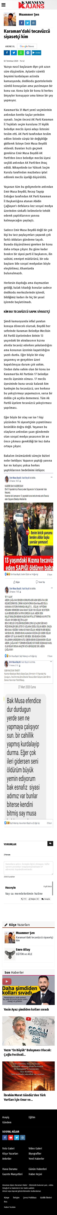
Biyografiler (35, 1153)
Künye (6, 1197)
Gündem (6, 1122)
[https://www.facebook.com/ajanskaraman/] (4, 1137)
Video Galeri (35, 1148)
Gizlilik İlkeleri (46, 1197)
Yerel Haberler (36, 1158)
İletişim (16, 1197)
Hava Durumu (9, 1169)
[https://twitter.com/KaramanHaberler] (16, 1137)
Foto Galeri (8, 1148)
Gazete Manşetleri (12, 1174)
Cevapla (47, 899)
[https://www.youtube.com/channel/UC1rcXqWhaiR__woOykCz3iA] (10, 1137)
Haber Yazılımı (10, 1207)
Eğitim (32, 1117)
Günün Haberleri (38, 1169)
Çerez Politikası (29, 1197)
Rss (5, 1201)
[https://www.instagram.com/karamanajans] (22, 1137)
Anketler (6, 1158)
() (35, 899)
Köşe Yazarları (10, 1153)
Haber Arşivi (35, 1174)
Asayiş (5, 1117)
